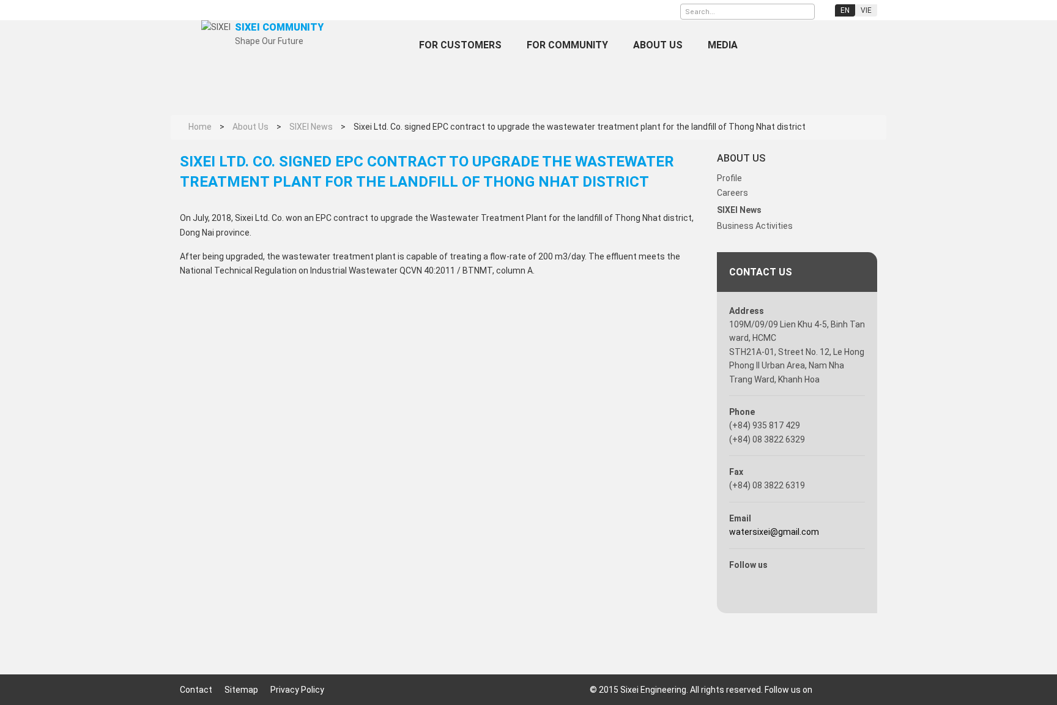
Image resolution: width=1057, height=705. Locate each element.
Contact (196, 690)
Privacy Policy (297, 690)
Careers (732, 193)
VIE (866, 10)
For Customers (460, 45)
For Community (567, 45)
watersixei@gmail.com (774, 532)
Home (384, 45)
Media (723, 45)
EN (845, 10)
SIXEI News (739, 210)
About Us (658, 45)
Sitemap (241, 690)
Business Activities (755, 226)
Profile (729, 178)
